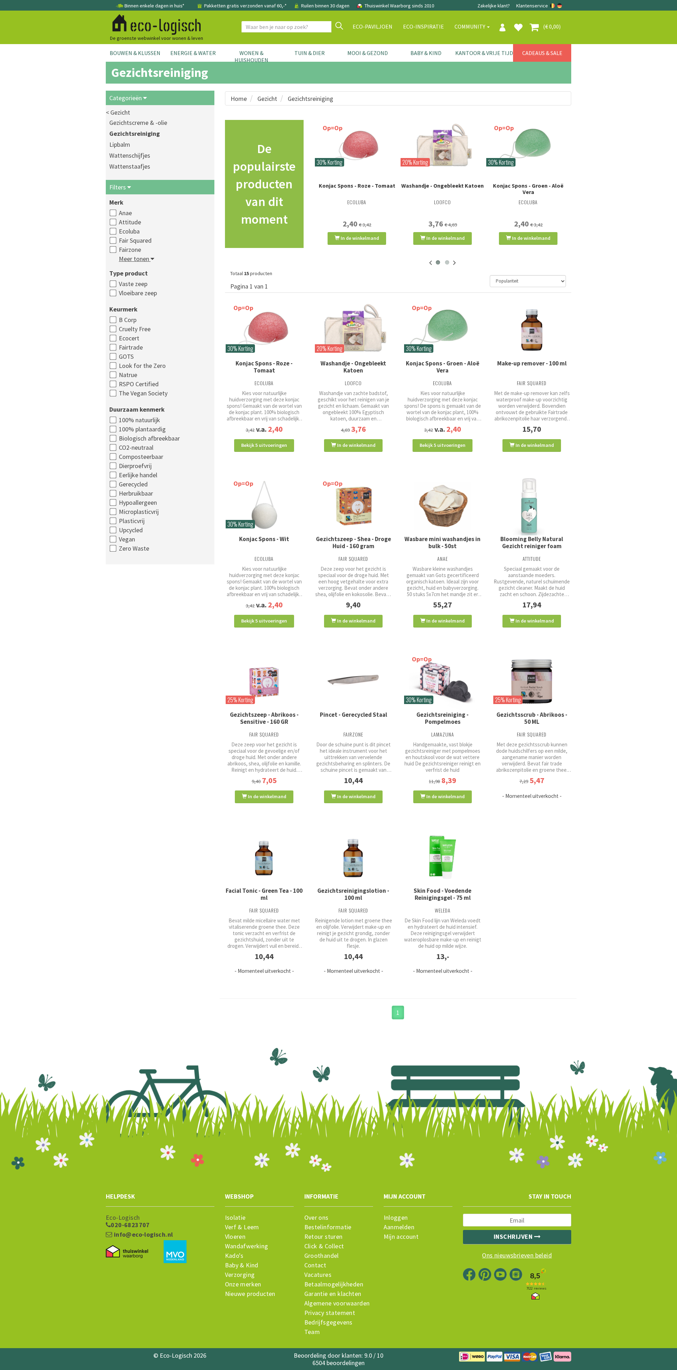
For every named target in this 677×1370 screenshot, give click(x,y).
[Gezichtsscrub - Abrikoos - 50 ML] (532, 681)
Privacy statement (329, 1313)
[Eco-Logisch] (153, 23)
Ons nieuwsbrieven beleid (517, 1255)
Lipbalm (119, 144)
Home (239, 99)
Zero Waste (134, 548)
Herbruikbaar (136, 493)
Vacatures (318, 1275)
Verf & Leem (242, 1227)
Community (470, 26)
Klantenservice (532, 5)
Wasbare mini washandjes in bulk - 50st (442, 542)
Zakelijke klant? (493, 5)
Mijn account (401, 1237)
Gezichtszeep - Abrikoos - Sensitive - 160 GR (264, 718)
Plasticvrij (132, 521)
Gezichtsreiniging (134, 133)
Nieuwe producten (250, 1294)
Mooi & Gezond (367, 52)
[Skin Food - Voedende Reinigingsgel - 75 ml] (442, 857)
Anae (125, 213)
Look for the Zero (142, 365)
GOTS (126, 356)
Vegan (127, 539)
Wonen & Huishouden (251, 56)
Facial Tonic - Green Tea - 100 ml (264, 894)
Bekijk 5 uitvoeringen (264, 445)
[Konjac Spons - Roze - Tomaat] (357, 147)
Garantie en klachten (332, 1294)
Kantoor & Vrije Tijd (484, 52)
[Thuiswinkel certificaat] (127, 1252)
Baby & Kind (425, 52)
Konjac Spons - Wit (264, 539)
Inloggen (396, 1218)
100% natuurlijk (139, 420)
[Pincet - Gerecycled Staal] (353, 681)
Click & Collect (324, 1246)
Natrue (128, 374)
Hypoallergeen (138, 502)
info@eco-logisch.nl (142, 1234)
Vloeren (235, 1237)
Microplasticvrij (139, 511)
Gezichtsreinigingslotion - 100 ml (353, 894)
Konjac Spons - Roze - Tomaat (357, 185)
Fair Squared (135, 240)
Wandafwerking (246, 1246)
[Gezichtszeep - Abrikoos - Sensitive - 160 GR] (264, 681)
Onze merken (243, 1284)
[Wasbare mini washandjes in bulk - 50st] (442, 506)
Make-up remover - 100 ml (532, 363)
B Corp (127, 319)
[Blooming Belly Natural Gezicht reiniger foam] (532, 506)
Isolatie (235, 1218)
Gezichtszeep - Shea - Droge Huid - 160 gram (353, 542)
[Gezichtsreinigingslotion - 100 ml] (353, 857)
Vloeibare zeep (138, 293)
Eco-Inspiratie (423, 26)
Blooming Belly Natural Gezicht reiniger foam (531, 542)
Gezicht (267, 99)
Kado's (234, 1256)
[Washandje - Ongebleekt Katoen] (443, 147)
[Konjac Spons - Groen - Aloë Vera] (528, 147)
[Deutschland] (559, 5)
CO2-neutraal (136, 447)
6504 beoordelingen (338, 1363)
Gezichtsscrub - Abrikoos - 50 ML (531, 718)
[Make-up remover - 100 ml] (532, 330)
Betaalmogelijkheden (334, 1284)
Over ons (316, 1218)
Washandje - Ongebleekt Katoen (442, 185)
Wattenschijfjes (129, 155)
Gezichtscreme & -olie (138, 123)
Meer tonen (135, 258)
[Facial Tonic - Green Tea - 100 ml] (264, 857)
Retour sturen (323, 1237)
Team (312, 1332)
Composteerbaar (141, 456)
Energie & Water (193, 52)
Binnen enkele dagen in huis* (154, 5)
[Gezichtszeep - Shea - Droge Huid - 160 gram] (353, 506)
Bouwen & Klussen (135, 52)
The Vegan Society (143, 393)
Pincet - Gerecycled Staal (353, 715)
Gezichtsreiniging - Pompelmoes (442, 718)
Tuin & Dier (309, 52)
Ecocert (129, 338)
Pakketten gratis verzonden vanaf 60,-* (245, 5)
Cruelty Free (135, 329)
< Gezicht (118, 112)
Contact (315, 1265)
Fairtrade (131, 347)
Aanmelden (399, 1227)
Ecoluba (129, 231)
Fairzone (130, 249)
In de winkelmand (359, 238)
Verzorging (240, 1275)
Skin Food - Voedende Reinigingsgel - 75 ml (442, 894)
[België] (553, 5)
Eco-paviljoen (372, 26)
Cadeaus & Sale (542, 52)
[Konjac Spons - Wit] (264, 506)
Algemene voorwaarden (337, 1303)
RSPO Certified (139, 384)
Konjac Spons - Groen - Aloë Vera (528, 188)
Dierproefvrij (135, 465)
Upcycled (131, 530)
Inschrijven (514, 1236)
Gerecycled (133, 484)
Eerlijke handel (138, 475)
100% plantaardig (142, 429)
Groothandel (321, 1256)
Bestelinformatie (328, 1227)
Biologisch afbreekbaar (149, 438)
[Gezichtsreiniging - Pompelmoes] (442, 681)
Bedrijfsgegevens (328, 1322)
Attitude (130, 222)
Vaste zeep (133, 283)
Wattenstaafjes (129, 166)
